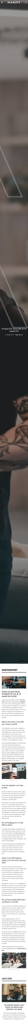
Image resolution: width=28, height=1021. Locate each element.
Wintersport (9, 670)
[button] (2, 2)
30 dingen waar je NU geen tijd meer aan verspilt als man (14, 1007)
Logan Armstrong (15, 969)
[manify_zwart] (14, 2)
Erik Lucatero (15, 780)
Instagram (22, 702)
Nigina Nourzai (19, 335)
